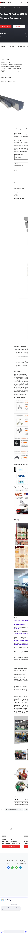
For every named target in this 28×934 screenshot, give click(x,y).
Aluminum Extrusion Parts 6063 (13, 809)
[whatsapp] (12, 867)
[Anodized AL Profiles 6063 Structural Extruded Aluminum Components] (11, 828)
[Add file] (2, 931)
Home (1, 7)
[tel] (24, 867)
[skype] (20, 867)
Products (6, 7)
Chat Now (18, 26)
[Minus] (26, 900)
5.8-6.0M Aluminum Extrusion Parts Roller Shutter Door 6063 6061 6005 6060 (10, 841)
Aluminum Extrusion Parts (16, 7)
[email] (8, 867)
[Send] (26, 931)
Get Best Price (6, 26)
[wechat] (16, 867)
